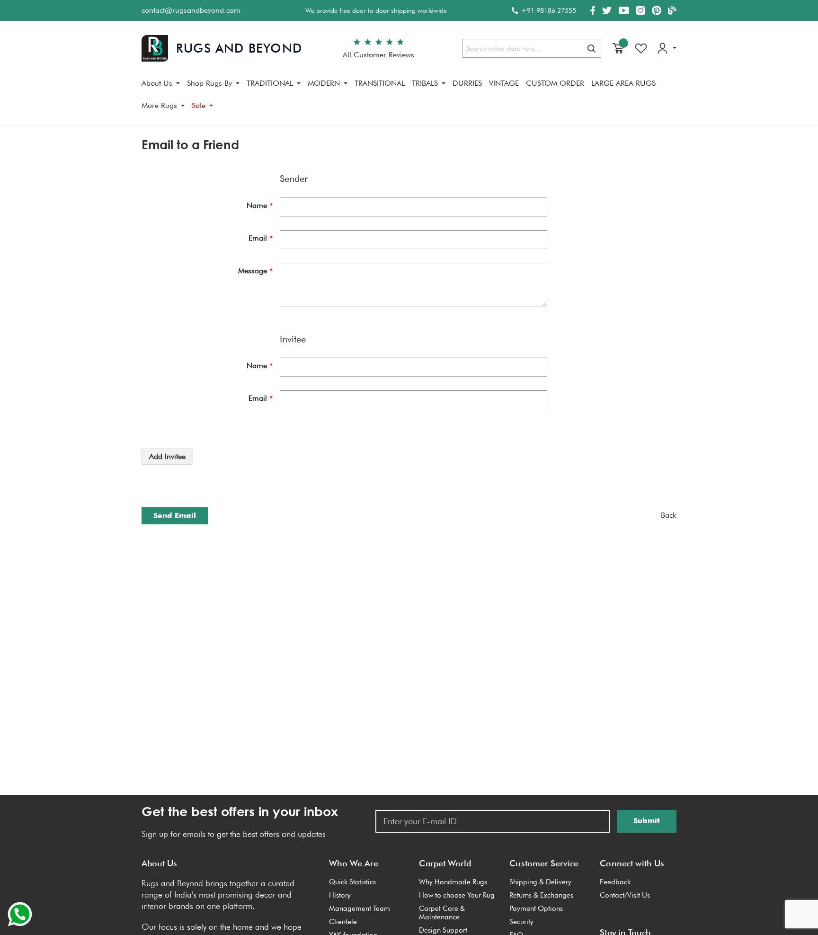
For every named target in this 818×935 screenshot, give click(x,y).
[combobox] (531, 48)
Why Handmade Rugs (453, 882)
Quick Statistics (352, 882)
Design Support (443, 930)
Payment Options (536, 908)
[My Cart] (618, 48)
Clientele (343, 921)
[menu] (409, 98)
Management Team (359, 908)
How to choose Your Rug (457, 895)
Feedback (615, 882)
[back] (668, 515)
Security (521, 921)
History (340, 895)
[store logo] (222, 48)
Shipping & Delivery (540, 882)
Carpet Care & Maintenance (442, 912)
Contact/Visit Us (625, 895)
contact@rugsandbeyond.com (191, 10)
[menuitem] (161, 83)
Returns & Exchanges (541, 895)
